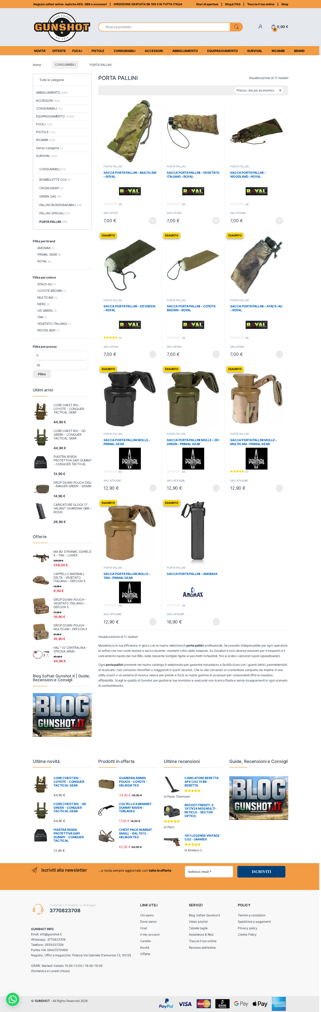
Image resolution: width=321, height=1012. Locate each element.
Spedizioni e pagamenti (254, 921)
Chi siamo (147, 915)
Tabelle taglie (198, 928)
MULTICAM (45, 297)
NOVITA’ (40, 51)
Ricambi (278, 51)
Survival (254, 51)
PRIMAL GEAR (47, 254)
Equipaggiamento (222, 51)
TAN (40, 317)
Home (37, 64)
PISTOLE (45, 132)
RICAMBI (45, 140)
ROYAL (42, 261)
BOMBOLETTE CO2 (55, 179)
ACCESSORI (48, 100)
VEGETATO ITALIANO (52, 323)
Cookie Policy (247, 934)
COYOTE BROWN (49, 291)
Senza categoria (49, 148)
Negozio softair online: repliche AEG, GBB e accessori (70, 4)
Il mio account (150, 934)
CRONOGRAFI (51, 188)
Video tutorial (198, 921)
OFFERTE (59, 51)
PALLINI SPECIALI (54, 213)
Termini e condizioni (251, 915)
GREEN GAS (50, 196)
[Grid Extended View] (104, 90)
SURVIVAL (46, 156)
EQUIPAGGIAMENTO (55, 116)
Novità (144, 947)
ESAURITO (149, 354)
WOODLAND (46, 330)
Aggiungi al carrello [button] (150, 220)
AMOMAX (44, 248)
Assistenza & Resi (201, 934)
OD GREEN (45, 310)
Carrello (145, 941)
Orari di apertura (207, 4)
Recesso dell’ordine (202, 947)
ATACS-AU (44, 284)
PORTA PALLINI (113, 166)
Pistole (97, 51)
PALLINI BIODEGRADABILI (60, 205)
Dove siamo (148, 921)
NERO (41, 304)
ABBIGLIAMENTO (51, 92)
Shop (284, 4)
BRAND (299, 51)
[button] (12, 999)
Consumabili (124, 51)
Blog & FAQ (232, 4)
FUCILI (44, 124)
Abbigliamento (185, 51)
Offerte (145, 954)
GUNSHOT (42, 1001)
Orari (143, 928)
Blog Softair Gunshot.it (204, 915)
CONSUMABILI (65, 64)
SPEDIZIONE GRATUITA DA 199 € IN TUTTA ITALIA (148, 4)
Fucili (77, 51)
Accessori (154, 51)
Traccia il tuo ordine (260, 4)
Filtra (42, 374)
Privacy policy (247, 928)
